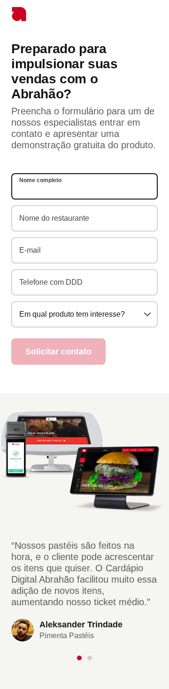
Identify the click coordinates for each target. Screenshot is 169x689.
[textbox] (84, 314)
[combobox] (84, 314)
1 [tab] (80, 658)
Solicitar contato (58, 351)
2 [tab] (88, 658)
